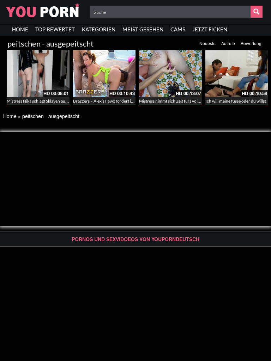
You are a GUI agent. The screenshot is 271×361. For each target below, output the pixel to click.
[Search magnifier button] (257, 12)
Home (10, 116)
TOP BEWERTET (55, 29)
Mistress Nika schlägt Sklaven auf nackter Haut (49, 101)
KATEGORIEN (98, 29)
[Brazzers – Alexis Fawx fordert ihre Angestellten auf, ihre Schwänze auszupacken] (104, 73)
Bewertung (251, 43)
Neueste (207, 43)
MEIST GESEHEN (142, 29)
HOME (20, 29)
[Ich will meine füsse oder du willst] (236, 73)
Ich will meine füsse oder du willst (235, 101)
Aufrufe (228, 43)
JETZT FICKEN (209, 29)
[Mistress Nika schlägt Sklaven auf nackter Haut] (38, 73)
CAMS (177, 29)
